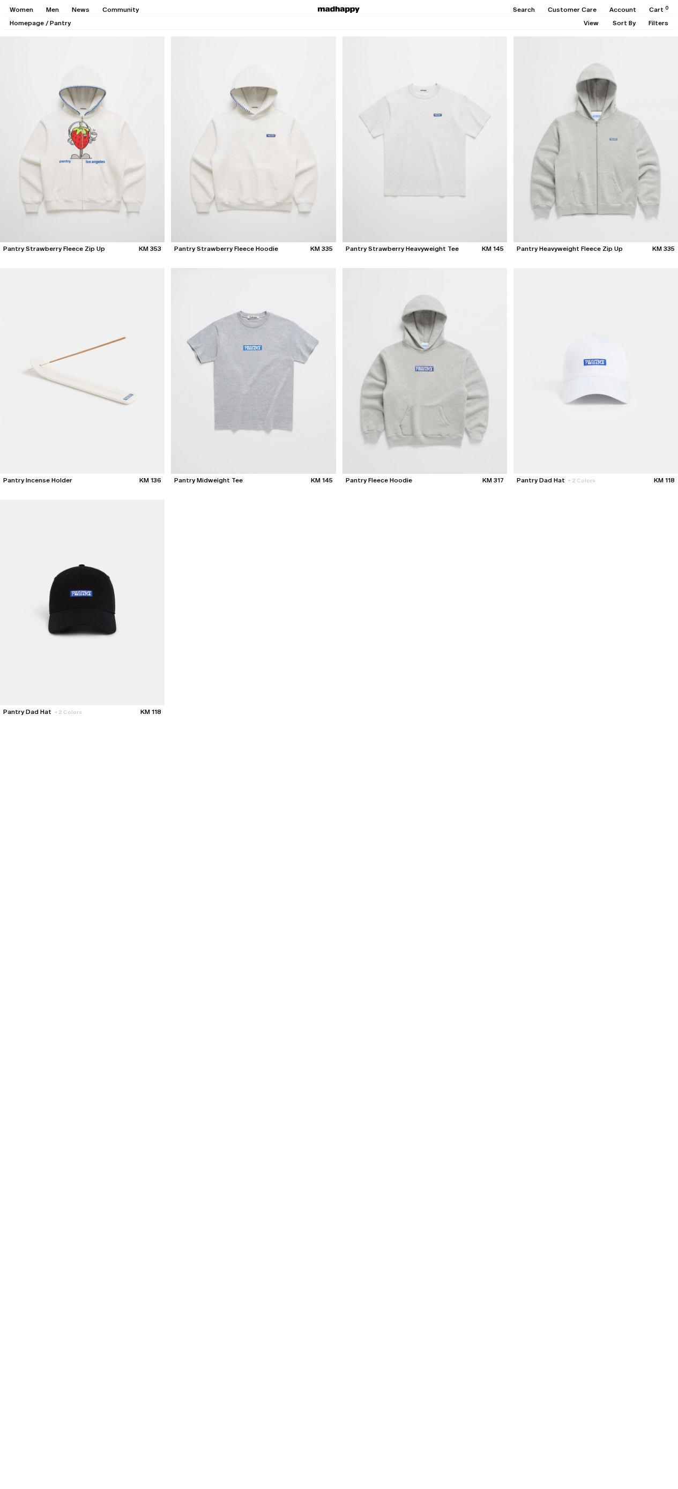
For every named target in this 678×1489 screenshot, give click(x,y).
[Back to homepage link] (339, 9)
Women (21, 9)
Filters (658, 23)
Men (52, 9)
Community (120, 9)
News (81, 9)
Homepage (27, 23)
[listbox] (591, 23)
